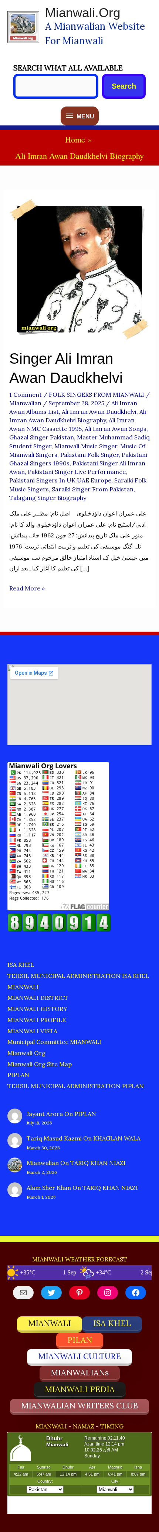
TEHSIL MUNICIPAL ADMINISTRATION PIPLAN (75, 1086)
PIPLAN (18, 1074)
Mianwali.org (82, 12)
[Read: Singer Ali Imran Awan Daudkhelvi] (79, 268)
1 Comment (25, 394)
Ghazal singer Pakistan (41, 437)
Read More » (27, 589)
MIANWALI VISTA (32, 1031)
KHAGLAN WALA (117, 1138)
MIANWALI (23, 987)
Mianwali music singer (85, 446)
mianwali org (26, 1053)
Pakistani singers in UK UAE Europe (60, 480)
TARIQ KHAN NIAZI (98, 1162)
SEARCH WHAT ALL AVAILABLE (68, 67)
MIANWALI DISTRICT (37, 997)
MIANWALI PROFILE (36, 1020)
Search (124, 86)
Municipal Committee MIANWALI (54, 1041)
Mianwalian (43, 1162)
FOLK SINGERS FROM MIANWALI (96, 394)
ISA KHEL (20, 964)
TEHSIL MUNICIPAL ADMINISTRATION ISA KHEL (78, 975)
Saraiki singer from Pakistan (92, 489)
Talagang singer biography (47, 497)
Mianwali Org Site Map (39, 1064)
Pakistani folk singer (89, 454)
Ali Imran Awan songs (115, 428)
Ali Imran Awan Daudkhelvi (99, 411)
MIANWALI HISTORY (37, 1008)
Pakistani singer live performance (77, 471)
